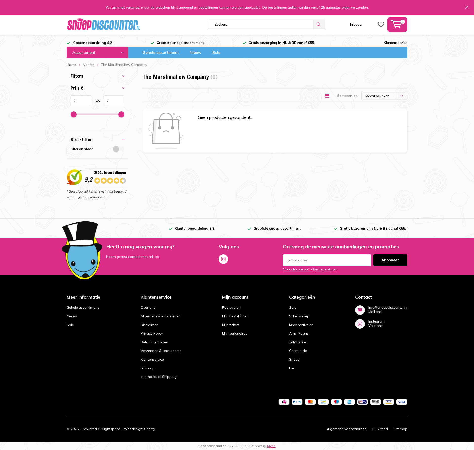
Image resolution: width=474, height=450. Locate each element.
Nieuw (195, 52)
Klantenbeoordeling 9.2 (92, 43)
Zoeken (319, 24)
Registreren (231, 307)
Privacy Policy (152, 333)
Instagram (223, 259)
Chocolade (298, 350)
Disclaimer (149, 325)
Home (72, 64)
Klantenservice (395, 43)
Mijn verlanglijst (234, 333)
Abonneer (390, 260)
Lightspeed (111, 429)
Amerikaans (299, 333)
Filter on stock (82, 149)
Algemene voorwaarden (160, 316)
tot (95, 100)
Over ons (148, 307)
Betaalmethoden (154, 342)
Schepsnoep (299, 316)
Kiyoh (271, 446)
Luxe (292, 368)
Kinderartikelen (301, 325)
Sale (216, 52)
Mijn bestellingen (235, 316)
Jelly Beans (298, 342)
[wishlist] (381, 24)
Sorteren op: (348, 95)
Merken (89, 64)
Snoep (294, 359)
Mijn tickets (231, 325)
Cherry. (149, 429)
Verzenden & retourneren (161, 350)
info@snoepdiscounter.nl (387, 308)
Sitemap (148, 368)
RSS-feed (380, 429)
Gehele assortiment (160, 52)
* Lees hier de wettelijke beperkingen (310, 269)
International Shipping (159, 376)
